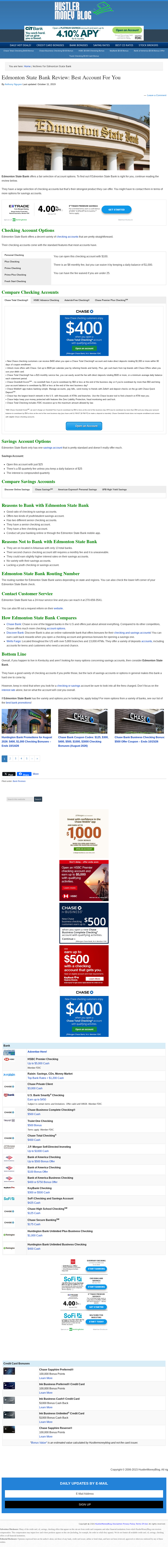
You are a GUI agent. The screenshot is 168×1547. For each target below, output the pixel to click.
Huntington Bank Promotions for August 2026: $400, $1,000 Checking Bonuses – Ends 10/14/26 (27, 741)
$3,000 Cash (35, 1088)
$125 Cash (34, 1213)
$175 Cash (34, 1224)
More (36, 774)
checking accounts (67, 236)
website (58, 608)
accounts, (147, 641)
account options (56, 628)
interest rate (8, 690)
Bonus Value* (39, 1442)
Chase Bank (14, 624)
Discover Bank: (15, 632)
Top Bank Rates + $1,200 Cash (46, 1078)
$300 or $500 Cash (39, 1192)
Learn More (45, 1378)
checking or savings (68, 685)
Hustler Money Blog (84, 11)
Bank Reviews (19, 781)
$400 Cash (34, 1139)
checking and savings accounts (132, 632)
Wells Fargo (14, 641)
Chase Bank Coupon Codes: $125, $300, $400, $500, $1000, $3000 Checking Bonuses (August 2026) (83, 741)
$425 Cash (34, 1202)
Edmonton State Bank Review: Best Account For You (61, 77)
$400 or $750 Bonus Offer (42, 1182)
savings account (52, 447)
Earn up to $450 (37, 1099)
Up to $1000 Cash (38, 1151)
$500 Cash (34, 1114)
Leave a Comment (156, 95)
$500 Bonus (35, 1125)
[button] (26, 255)
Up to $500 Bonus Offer (41, 1161)
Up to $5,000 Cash (38, 1063)
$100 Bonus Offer (38, 1171)
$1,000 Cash (35, 1235)
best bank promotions (18, 702)
